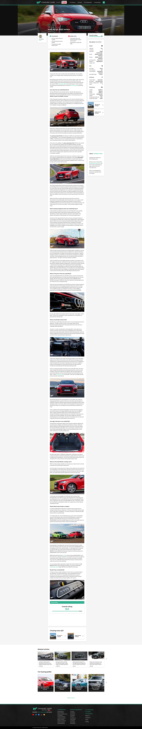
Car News (79, 2)
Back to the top (71, 697)
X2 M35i (64, 555)
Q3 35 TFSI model (62, 83)
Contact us (87, 717)
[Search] (104, 2)
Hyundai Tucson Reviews (61, 720)
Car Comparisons (88, 2)
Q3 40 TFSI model (74, 85)
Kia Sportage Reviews (61, 723)
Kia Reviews (72, 716)
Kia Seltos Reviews (60, 711)
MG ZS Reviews (60, 715)
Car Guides (88, 711)
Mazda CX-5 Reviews (60, 719)
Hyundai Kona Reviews (61, 716)
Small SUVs (57, 27)
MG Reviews (72, 711)
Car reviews (53, 27)
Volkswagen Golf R (54, 566)
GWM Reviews (72, 715)
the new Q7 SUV (59, 374)
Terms (86, 719)
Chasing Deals (97, 2)
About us (87, 715)
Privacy (87, 721)
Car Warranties (89, 713)
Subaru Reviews (72, 719)
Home (49, 27)
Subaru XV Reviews (60, 712)
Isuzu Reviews (72, 720)
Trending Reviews (61, 709)
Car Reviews (72, 2)
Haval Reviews (72, 712)
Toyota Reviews (72, 723)
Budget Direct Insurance (95, 163)
